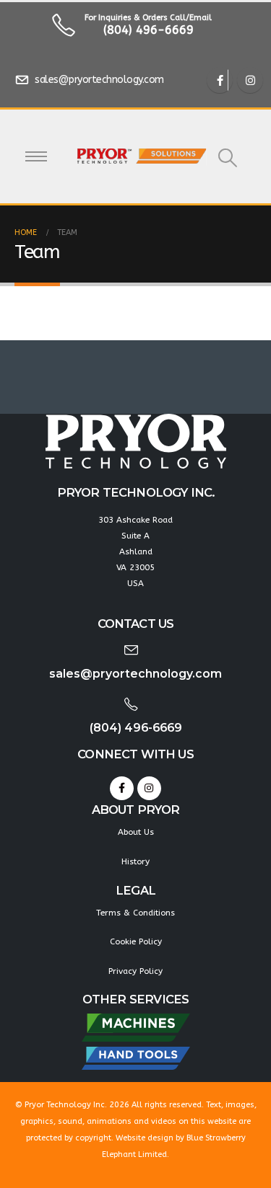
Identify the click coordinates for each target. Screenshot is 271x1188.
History (135, 861)
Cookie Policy (136, 941)
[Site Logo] (142, 156)
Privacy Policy (135, 971)
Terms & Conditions (135, 913)
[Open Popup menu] (36, 156)
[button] (227, 157)
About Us (136, 832)
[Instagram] (250, 80)
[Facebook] (220, 80)
